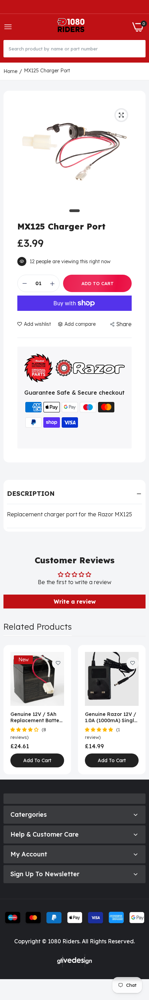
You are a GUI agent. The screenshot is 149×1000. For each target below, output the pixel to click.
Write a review (75, 601)
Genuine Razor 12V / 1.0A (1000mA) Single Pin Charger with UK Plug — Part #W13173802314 (111, 717)
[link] (58, 663)
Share (124, 324)
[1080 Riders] (72, 27)
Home (10, 71)
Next (137, 709)
